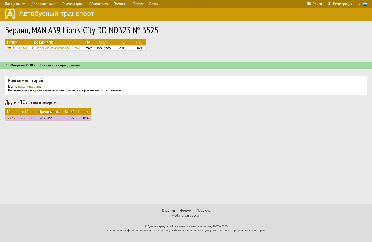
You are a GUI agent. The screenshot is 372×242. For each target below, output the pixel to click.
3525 (11, 117)
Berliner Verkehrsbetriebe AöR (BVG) (57, 47)
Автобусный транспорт (56, 13)
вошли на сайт (29, 86)
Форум (185, 210)
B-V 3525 (27, 117)
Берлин (22, 47)
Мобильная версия (186, 215)
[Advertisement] (186, 165)
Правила (203, 210)
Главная (168, 210)
